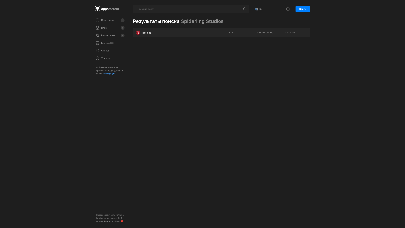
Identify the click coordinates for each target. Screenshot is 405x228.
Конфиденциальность (106, 218)
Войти (302, 9)
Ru (258, 9)
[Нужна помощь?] (213, 219)
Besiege (147, 33)
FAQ (120, 218)
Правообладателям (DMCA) (109, 215)
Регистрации (109, 74)
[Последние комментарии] (288, 9)
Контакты (108, 221)
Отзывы (99, 221)
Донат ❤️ (118, 221)
